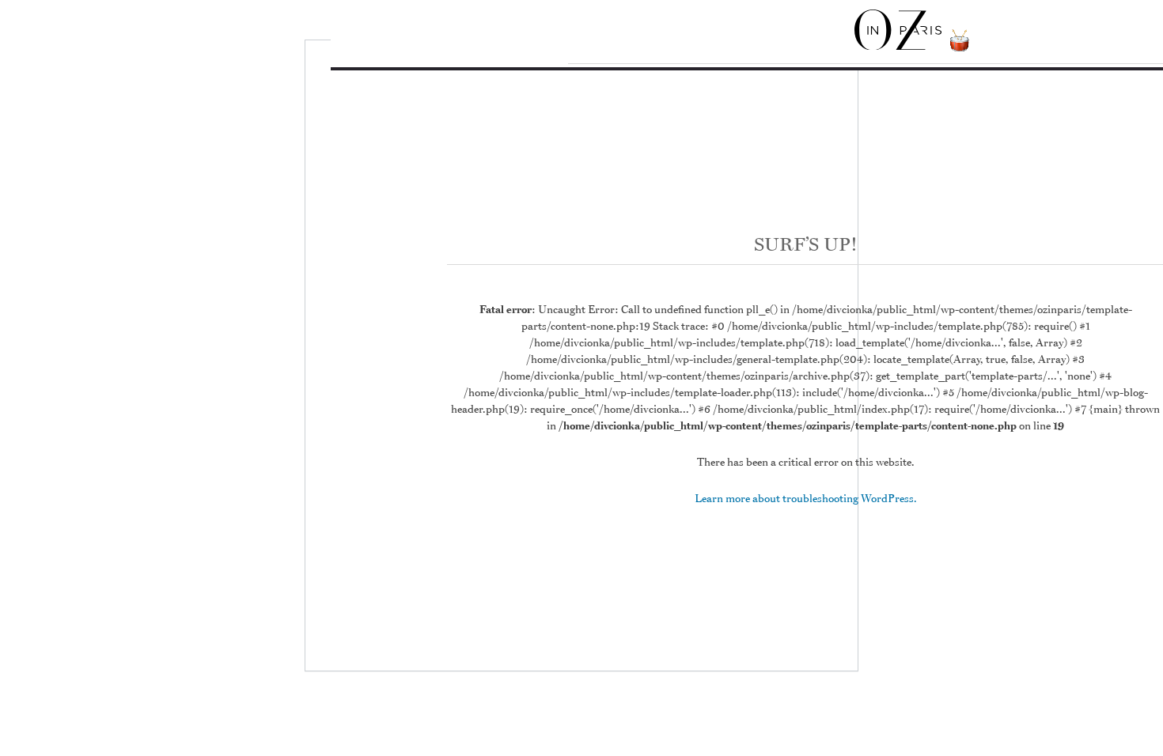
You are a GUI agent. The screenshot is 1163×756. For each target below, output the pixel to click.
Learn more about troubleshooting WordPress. (806, 498)
